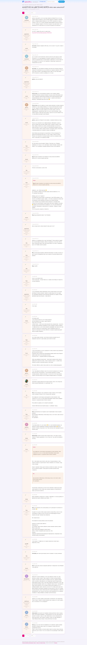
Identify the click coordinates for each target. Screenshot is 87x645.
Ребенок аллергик (39, 4)
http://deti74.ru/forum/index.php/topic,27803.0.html (42, 32)
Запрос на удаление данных (40, 642)
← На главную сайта (42, 1)
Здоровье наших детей (32, 4)
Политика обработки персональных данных (29, 642)
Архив (23, 4)
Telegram (55, 642)
